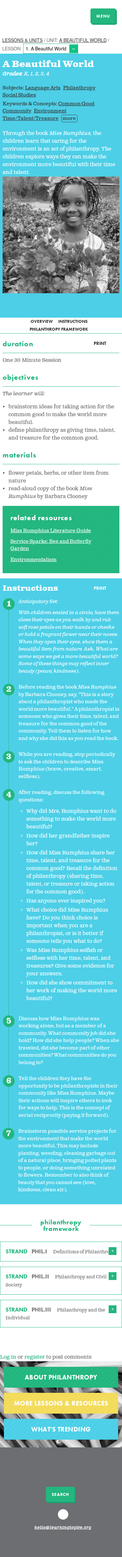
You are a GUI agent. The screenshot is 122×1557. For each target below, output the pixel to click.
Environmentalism (33, 559)
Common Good (76, 103)
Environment (50, 111)
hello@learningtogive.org (62, 1528)
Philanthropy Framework (59, 329)
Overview (42, 321)
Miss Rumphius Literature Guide (50, 530)
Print (100, 343)
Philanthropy (79, 88)
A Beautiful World (83, 40)
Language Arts (43, 88)
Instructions (73, 321)
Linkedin (64, 1517)
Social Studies (19, 95)
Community (17, 111)
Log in (8, 1357)
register (34, 1357)
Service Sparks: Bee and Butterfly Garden (50, 545)
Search (60, 1494)
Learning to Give (30, 15)
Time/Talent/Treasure (31, 118)
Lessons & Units (22, 40)
